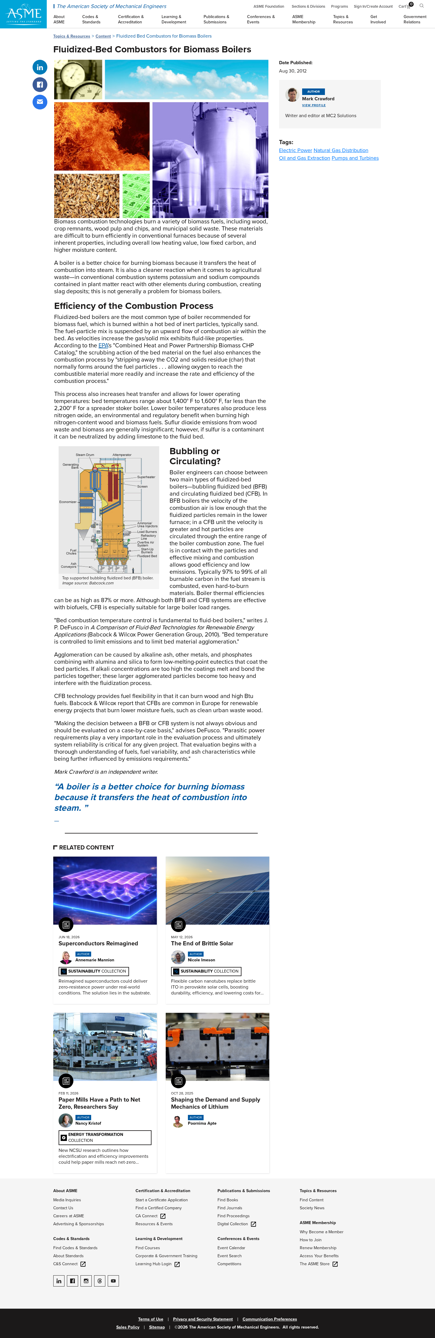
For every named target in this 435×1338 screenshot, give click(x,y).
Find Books (228, 1199)
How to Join (311, 1239)
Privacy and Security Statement (203, 1319)
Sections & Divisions (308, 6)
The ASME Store (315, 1263)
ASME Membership (318, 1222)
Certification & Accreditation (163, 1190)
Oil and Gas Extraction (304, 158)
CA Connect (146, 1215)
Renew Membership (318, 1247)
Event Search (230, 1255)
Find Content (311, 1199)
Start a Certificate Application (162, 1199)
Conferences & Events (239, 1238)
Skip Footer (12, 1181)
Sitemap (157, 1327)
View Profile (314, 105)
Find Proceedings (234, 1215)
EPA (103, 345)
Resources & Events (154, 1223)
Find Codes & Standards (75, 1247)
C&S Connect (65, 1263)
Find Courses (148, 1247)
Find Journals (230, 1207)
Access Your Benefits (319, 1255)
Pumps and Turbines (355, 158)
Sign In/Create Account (373, 6)
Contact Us (63, 1207)
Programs (339, 6)
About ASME (65, 1190)
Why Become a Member (322, 1231)
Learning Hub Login (154, 1263)
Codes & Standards (71, 1238)
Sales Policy (127, 1327)
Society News (312, 1207)
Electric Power (295, 150)
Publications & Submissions (244, 1190)
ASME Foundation (269, 6)
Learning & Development (159, 1238)
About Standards (68, 1255)
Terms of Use (150, 1319)
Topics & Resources (71, 36)
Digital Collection (233, 1223)
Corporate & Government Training (166, 1255)
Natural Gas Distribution (341, 150)
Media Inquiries (67, 1199)
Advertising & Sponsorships (78, 1223)
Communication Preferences (270, 1319)
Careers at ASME (68, 1215)
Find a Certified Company (159, 1207)
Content (103, 36)
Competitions (229, 1263)
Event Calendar (231, 1247)
